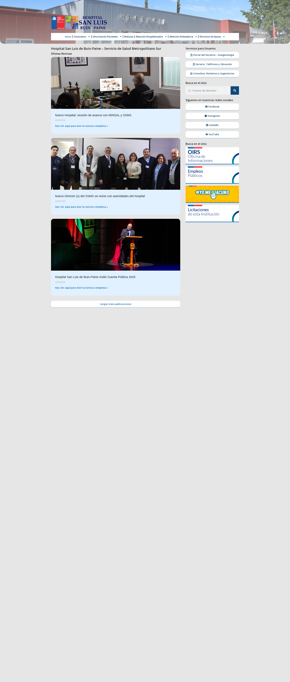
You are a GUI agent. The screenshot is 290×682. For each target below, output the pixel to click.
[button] (115, 304)
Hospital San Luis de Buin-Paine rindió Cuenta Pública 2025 (95, 277)
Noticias (128, 36)
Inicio (68, 36)
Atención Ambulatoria (181, 36)
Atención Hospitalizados (149, 36)
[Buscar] (235, 90)
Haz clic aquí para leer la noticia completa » (81, 125)
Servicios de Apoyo (210, 36)
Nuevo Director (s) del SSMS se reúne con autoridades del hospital (100, 196)
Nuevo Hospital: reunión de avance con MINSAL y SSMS (93, 115)
